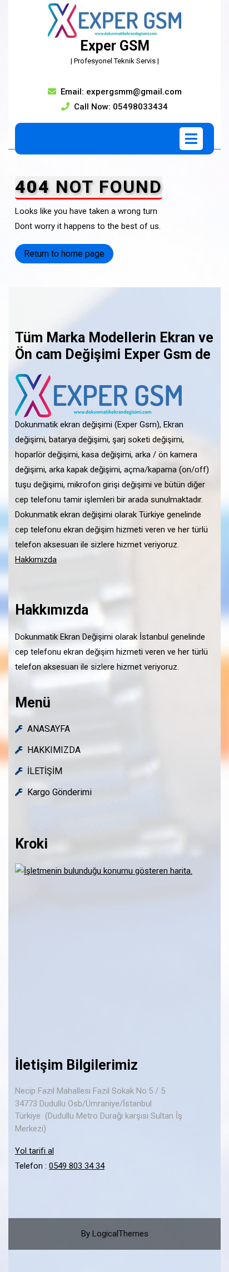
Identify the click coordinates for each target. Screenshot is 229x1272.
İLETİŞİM (44, 771)
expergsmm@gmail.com (134, 92)
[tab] (191, 138)
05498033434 (140, 107)
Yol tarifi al (34, 1151)
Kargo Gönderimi (59, 792)
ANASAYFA (48, 729)
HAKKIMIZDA (54, 750)
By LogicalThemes (114, 1234)
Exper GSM (115, 46)
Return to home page (68, 255)
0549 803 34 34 (76, 1166)
